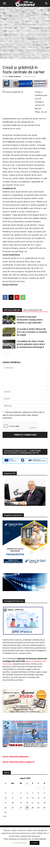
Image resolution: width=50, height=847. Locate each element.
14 (33, 798)
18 (13, 803)
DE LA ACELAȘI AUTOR (32, 310)
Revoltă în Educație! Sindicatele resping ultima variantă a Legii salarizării (29, 319)
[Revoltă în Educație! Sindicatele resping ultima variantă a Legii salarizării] (9, 319)
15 (38, 798)
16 (44, 798)
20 (27, 803)
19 (21, 803)
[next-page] (8, 353)
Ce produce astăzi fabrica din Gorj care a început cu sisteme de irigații (32, 332)
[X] (11, 297)
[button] (4, 3)
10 (5, 798)
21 (33, 803)
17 (5, 803)
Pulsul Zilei (6, 323)
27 (27, 807)
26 (21, 807)
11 (13, 798)
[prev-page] (4, 353)
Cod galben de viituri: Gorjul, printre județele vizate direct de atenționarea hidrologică (31, 344)
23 (44, 803)
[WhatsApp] (22, 297)
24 (5, 807)
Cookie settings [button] (20, 843)
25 (13, 807)
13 (27, 798)
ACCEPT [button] (34, 843)
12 (21, 798)
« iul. (5, 816)
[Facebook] (5, 297)
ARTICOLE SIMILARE (12, 310)
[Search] (46, 3)
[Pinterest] (16, 297)
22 (38, 803)
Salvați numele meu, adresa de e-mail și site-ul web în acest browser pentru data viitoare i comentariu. (23, 415)
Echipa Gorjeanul (15, 76)
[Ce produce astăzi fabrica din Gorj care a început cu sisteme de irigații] (9, 332)
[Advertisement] (25, 33)
